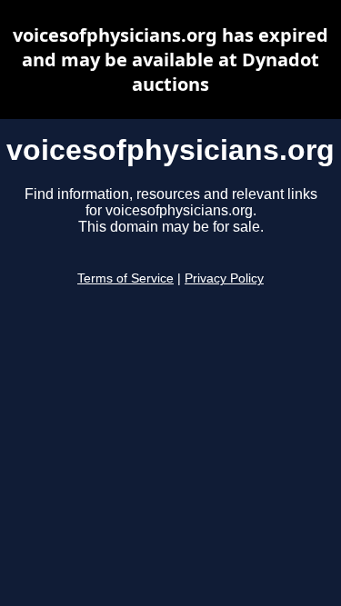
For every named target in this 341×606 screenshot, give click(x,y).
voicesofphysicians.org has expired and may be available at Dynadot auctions (170, 59)
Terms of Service (125, 278)
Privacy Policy (224, 278)
